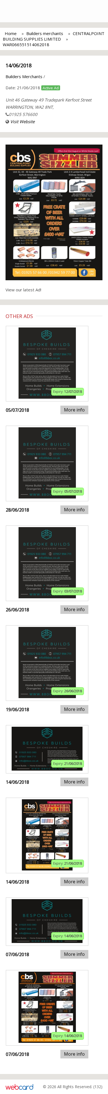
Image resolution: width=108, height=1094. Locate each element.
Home (11, 33)
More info (74, 410)
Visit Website (22, 121)
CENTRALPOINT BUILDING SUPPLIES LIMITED (53, 36)
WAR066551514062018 (26, 44)
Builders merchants (44, 33)
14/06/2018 (19, 65)
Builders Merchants (24, 76)
